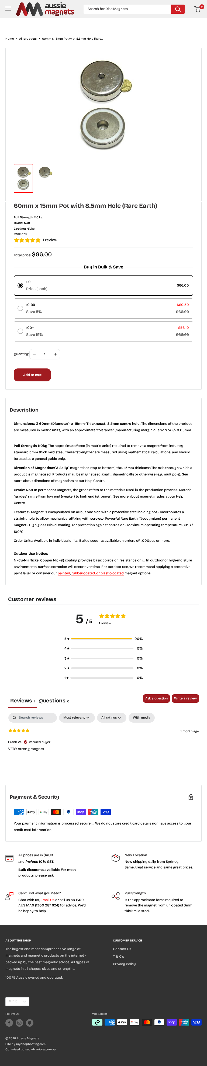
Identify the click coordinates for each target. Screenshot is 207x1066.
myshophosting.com (31, 1044)
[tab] (54, 701)
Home (9, 38)
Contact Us (122, 949)
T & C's (118, 956)
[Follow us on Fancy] (29, 1023)
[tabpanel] (103, 747)
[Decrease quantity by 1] (34, 354)
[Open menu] (8, 9)
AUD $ (12, 1001)
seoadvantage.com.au (40, 1049)
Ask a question (156, 698)
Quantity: (21, 354)
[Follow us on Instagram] (19, 1023)
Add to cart (32, 375)
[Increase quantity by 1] (55, 354)
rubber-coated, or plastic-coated (97, 573)
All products (28, 38)
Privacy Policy (124, 964)
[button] (103, 639)
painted (64, 573)
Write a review (185, 698)
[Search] (178, 9)
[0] (198, 9)
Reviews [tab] (22, 700)
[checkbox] (142, 718)
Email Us (47, 900)
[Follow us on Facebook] (9, 1023)
